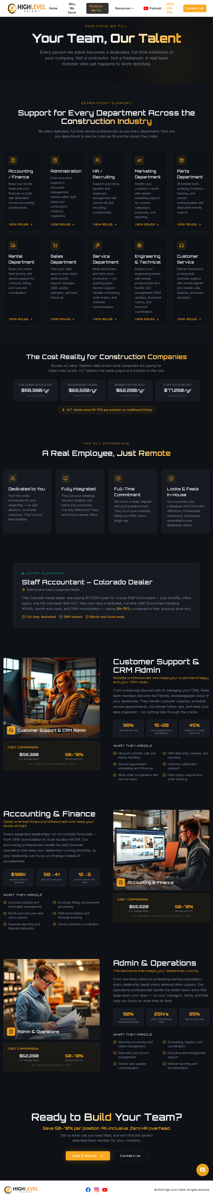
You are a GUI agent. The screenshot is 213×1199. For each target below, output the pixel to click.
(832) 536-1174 (170, 8)
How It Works (84, 1155)
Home (53, 8)
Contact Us (195, 8)
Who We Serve (72, 8)
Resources (123, 8)
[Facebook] (88, 1189)
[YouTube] (104, 1189)
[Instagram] (96, 1189)
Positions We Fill (96, 8)
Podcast (154, 8)
